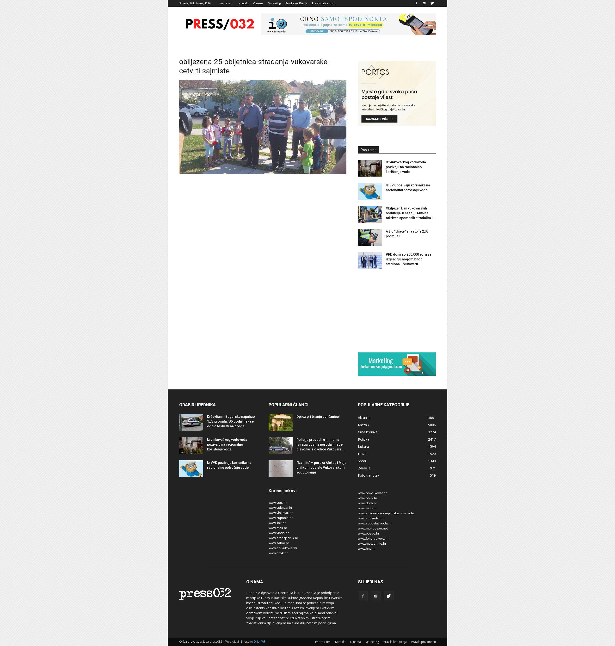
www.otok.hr (278, 528)
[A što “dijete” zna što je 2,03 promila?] (370, 237)
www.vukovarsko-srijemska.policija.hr (386, 513)
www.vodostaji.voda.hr (375, 523)
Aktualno (365, 417)
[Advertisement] (397, 310)
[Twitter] (432, 3)
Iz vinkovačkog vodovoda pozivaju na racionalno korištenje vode (406, 167)
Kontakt (244, 3)
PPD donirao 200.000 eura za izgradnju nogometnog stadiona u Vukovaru (408, 259)
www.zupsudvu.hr (371, 518)
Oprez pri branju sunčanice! (318, 416)
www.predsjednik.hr (283, 538)
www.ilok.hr (277, 523)
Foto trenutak (368, 475)
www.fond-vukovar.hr (374, 538)
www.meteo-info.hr (372, 543)
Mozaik (363, 425)
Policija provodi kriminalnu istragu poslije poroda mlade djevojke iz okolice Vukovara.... (320, 444)
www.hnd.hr (367, 548)
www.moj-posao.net (373, 528)
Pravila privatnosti (323, 3)
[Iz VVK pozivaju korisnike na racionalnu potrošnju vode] (370, 191)
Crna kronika (367, 432)
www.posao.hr (368, 533)
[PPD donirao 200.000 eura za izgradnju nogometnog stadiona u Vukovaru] (370, 260)
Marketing (274, 3)
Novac (363, 453)
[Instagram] (424, 3)
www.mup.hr (367, 508)
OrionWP (259, 642)
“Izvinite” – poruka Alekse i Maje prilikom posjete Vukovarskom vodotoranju (321, 467)
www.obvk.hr (278, 553)
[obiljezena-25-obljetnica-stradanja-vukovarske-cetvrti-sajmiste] (262, 173)
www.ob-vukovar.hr (283, 548)
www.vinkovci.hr (281, 513)
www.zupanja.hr (281, 518)
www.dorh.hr (367, 503)
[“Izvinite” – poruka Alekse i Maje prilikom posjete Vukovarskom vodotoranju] (281, 468)
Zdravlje (364, 468)
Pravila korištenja (296, 3)
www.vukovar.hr (280, 508)
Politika (363, 439)
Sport (362, 461)
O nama (258, 3)
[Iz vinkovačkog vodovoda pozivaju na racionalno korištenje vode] (370, 168)
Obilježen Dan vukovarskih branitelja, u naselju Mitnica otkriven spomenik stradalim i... (411, 213)
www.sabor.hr (279, 543)
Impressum (227, 3)
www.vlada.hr (279, 533)
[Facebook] (416, 3)
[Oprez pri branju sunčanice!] (281, 422)
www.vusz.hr (278, 502)
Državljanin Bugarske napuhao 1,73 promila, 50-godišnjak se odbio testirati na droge (231, 421)
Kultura (363, 446)
